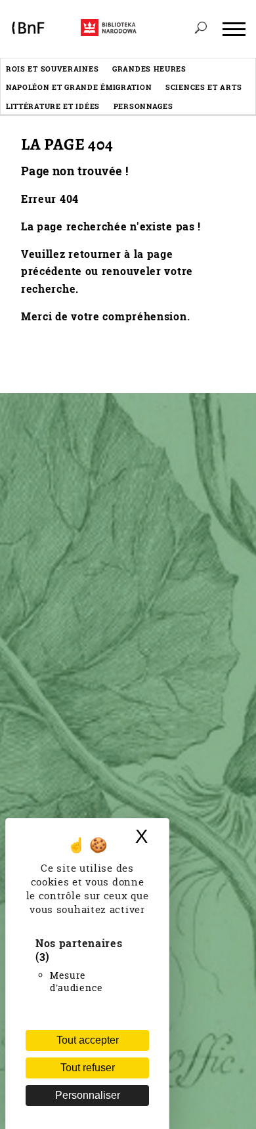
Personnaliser (87, 1095)
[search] (201, 29)
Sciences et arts (203, 87)
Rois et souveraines (52, 69)
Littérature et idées (53, 106)
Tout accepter (87, 1040)
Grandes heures (149, 69)
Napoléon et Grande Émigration (79, 87)
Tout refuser (87, 1067)
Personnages (143, 106)
